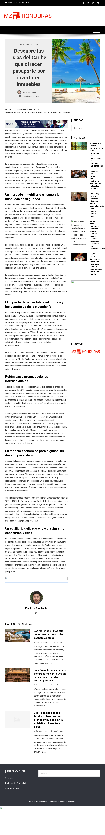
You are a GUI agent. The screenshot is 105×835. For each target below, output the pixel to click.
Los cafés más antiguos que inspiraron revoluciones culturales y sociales (95, 180)
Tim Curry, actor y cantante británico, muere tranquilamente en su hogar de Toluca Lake (96, 204)
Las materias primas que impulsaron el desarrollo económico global (48, 634)
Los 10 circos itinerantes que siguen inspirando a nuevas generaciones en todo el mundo (95, 264)
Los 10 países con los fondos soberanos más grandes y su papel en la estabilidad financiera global (48, 719)
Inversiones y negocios (29, 45)
